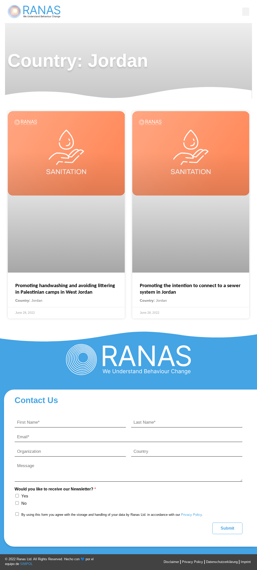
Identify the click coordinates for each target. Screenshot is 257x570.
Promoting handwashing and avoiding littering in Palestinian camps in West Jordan (65, 289)
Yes (24, 496)
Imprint (246, 562)
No (24, 503)
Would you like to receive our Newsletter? (55, 489)
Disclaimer (171, 562)
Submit (227, 528)
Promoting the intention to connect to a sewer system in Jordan (190, 289)
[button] (245, 12)
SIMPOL (26, 564)
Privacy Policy (191, 515)
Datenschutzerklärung (222, 562)
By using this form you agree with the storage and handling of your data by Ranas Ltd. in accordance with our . (112, 515)
